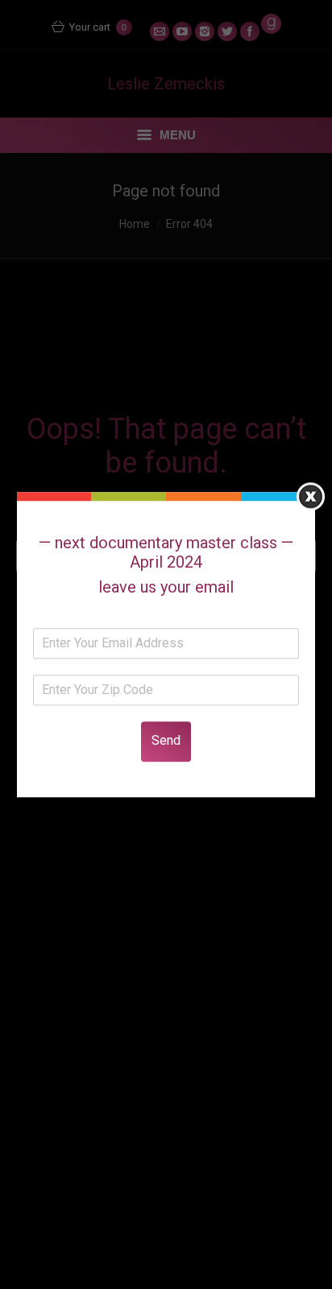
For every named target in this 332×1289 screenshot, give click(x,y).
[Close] (311, 496)
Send (166, 740)
